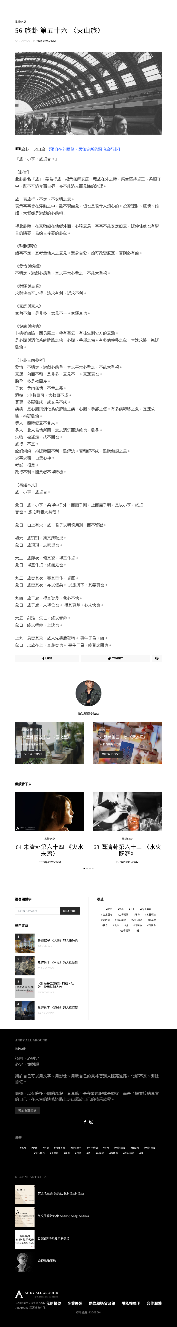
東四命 (106, 920)
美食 (105, 925)
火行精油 (137, 920)
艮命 (116, 925)
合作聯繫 (154, 1304)
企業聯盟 (75, 1304)
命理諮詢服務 (47, 1261)
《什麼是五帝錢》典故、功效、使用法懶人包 (56, 985)
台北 (132, 909)
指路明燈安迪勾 (46, 41)
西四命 (152, 925)
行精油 (138, 925)
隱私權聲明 (131, 1304)
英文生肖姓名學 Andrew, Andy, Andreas (63, 1216)
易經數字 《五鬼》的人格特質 (58, 962)
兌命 (121, 909)
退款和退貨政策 (102, 1304)
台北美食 (146, 909)
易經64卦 (20, 21)
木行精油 (151, 914)
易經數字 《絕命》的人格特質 (58, 1007)
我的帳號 (53, 1304)
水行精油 (121, 920)
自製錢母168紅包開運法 (54, 1238)
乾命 (109, 909)
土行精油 (124, 914)
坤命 (137, 914)
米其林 (152, 920)
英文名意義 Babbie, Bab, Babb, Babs (61, 1193)
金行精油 (126, 930)
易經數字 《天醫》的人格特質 (58, 940)
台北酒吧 (107, 914)
